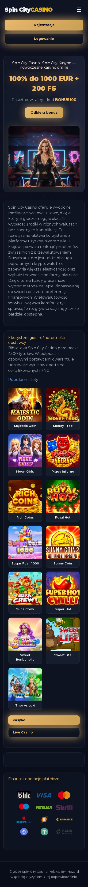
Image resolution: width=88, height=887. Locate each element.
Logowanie (44, 39)
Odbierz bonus (44, 112)
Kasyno (19, 720)
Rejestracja (44, 25)
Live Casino (23, 732)
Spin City (29, 9)
